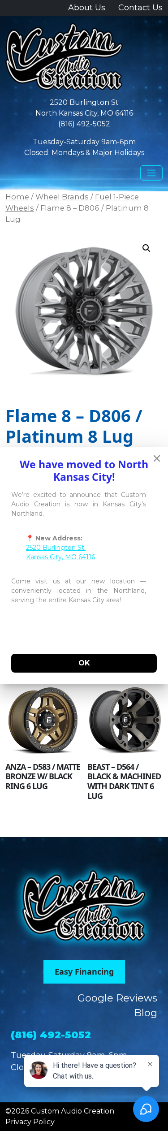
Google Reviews (117, 998)
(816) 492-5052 (84, 124)
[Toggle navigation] (151, 173)
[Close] (157, 458)
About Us (86, 8)
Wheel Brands (62, 196)
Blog (145, 1013)
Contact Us (140, 8)
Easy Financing (84, 971)
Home (17, 196)
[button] (146, 248)
